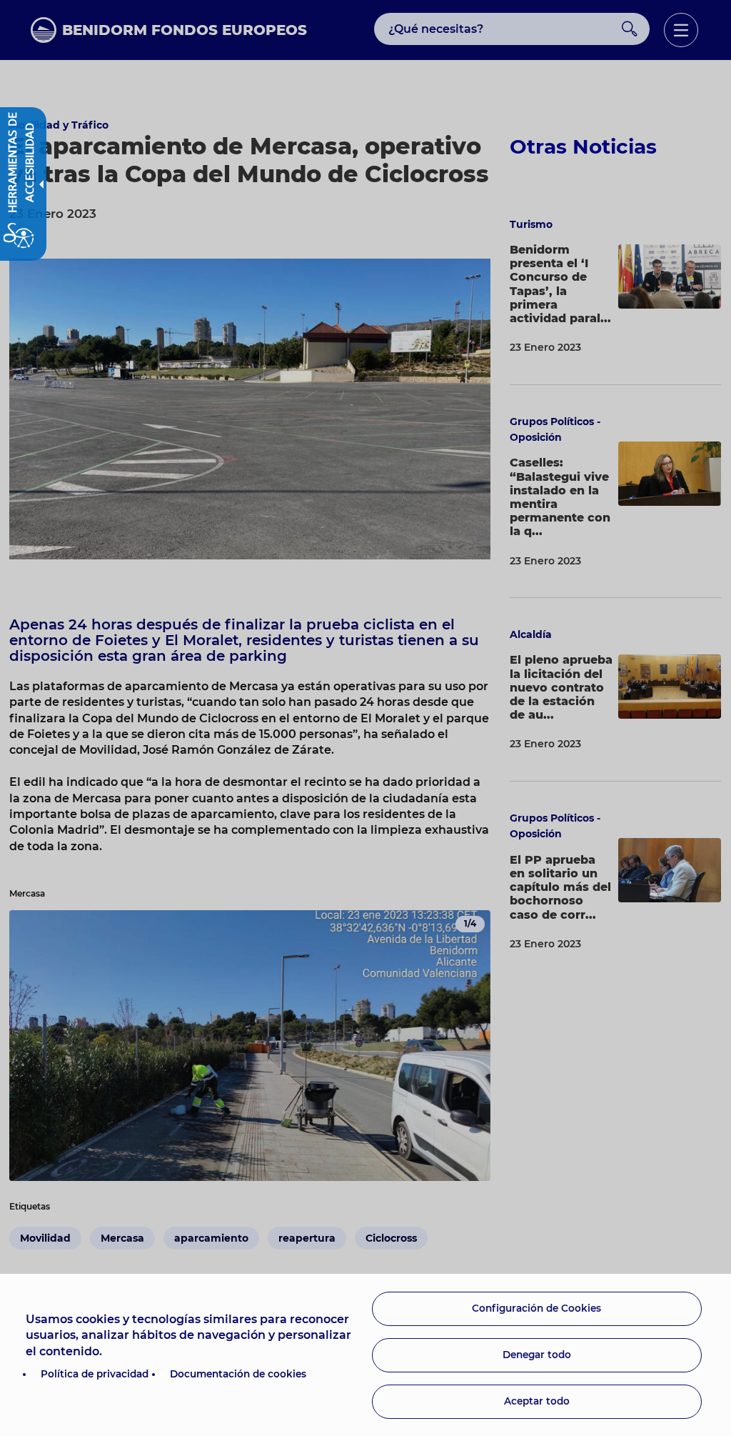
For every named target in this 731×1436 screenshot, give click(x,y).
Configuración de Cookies (536, 1308)
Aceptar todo (537, 1401)
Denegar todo (537, 1354)
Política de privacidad (94, 1374)
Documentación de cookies (238, 1374)
